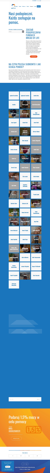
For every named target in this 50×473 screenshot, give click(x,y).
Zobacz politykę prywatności (8, 469)
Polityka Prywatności (24, 467)
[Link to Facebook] (37, 0)
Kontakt (19, 467)
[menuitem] (15, 6)
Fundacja (16, 467)
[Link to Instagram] (39, 0)
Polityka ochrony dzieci (31, 467)
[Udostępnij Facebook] (13, 455)
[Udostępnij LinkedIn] (29, 455)
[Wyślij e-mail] (37, 455)
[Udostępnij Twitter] (21, 455)
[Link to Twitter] (40, 0)
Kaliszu (26, 469)
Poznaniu (29, 469)
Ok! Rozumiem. (8, 466)
